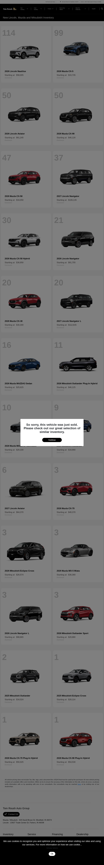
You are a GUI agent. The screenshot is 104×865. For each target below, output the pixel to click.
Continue (52, 440)
